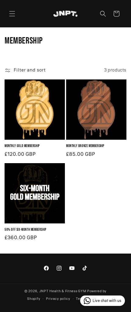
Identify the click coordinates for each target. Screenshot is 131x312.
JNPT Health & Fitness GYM (63, 291)
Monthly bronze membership (85, 146)
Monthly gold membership (22, 146)
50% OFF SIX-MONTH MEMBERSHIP (26, 229)
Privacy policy (58, 298)
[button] (12, 13)
